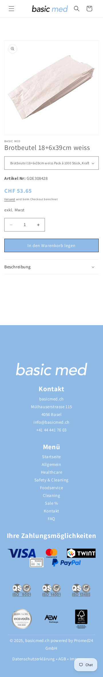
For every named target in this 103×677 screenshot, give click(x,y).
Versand (9, 199)
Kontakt (51, 511)
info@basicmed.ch (51, 422)
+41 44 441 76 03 (51, 430)
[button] (11, 8)
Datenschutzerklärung (33, 658)
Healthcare (51, 472)
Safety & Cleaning (51, 480)
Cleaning (51, 495)
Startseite (51, 456)
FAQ (51, 518)
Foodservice (51, 487)
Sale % (51, 503)
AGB (62, 658)
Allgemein (51, 464)
